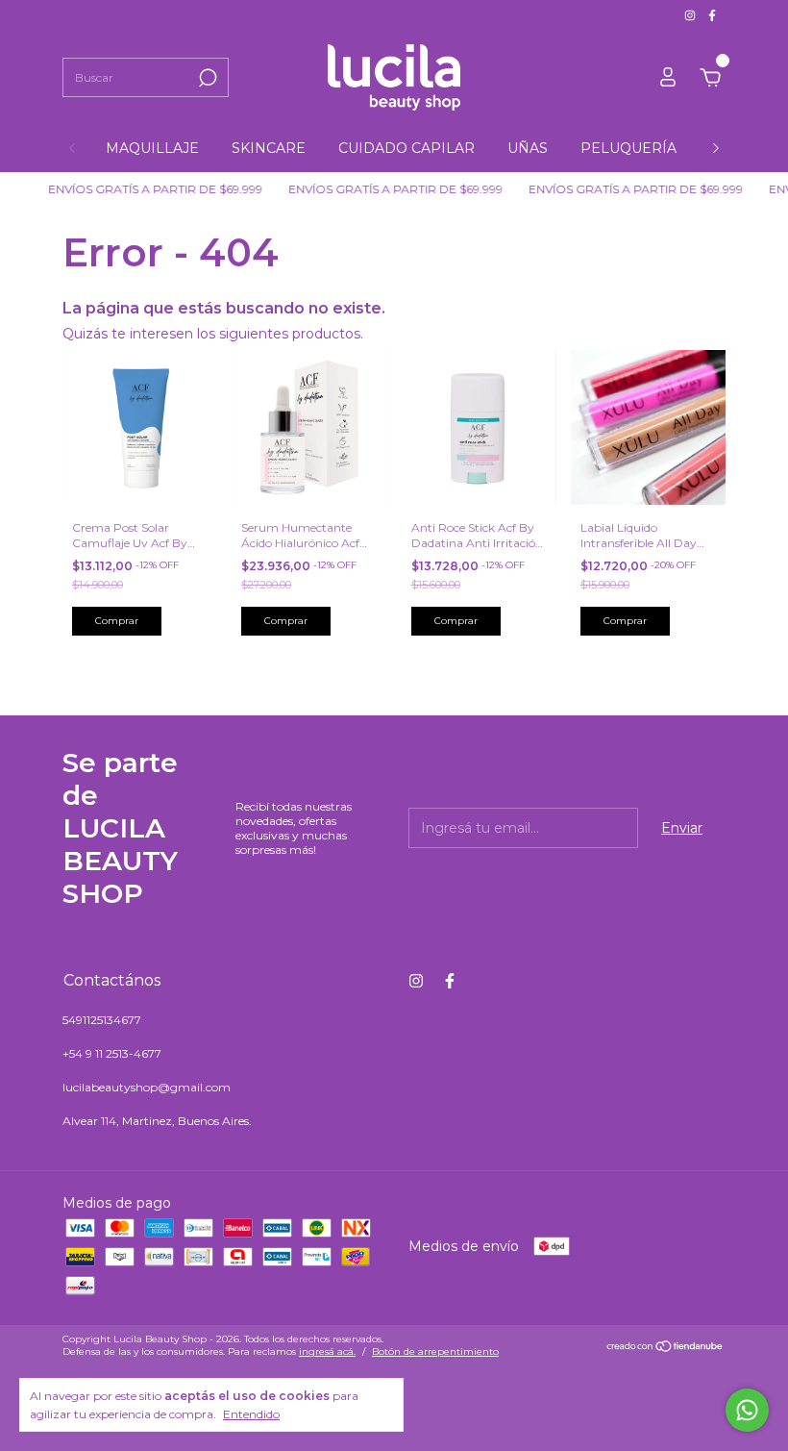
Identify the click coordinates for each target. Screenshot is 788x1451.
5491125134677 (101, 1020)
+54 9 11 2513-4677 (111, 1053)
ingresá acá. (327, 1351)
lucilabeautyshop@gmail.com (146, 1087)
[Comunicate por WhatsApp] (747, 1410)
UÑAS (527, 148)
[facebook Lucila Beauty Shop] (712, 15)
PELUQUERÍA (628, 148)
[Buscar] (206, 78)
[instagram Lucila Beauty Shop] (691, 15)
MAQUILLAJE (152, 148)
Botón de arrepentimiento (435, 1351)
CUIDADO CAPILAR (406, 148)
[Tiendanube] (665, 1348)
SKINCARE (269, 148)
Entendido (251, 1414)
